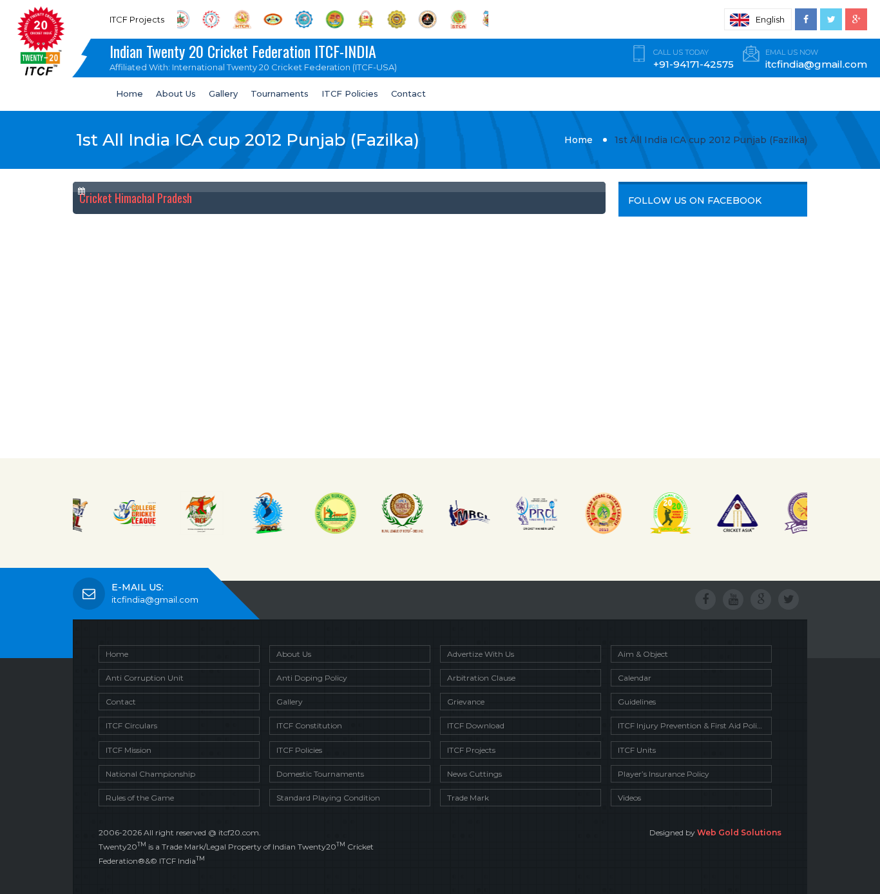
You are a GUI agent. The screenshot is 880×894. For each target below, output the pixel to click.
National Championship (150, 774)
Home (129, 93)
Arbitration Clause (481, 678)
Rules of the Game (140, 797)
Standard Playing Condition (328, 797)
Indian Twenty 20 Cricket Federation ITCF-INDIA (253, 55)
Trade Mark (468, 797)
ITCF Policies (349, 93)
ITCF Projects (471, 750)
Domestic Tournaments (320, 774)
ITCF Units (637, 750)
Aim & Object (643, 654)
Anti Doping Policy (311, 678)
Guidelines (637, 701)
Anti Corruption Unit (145, 678)
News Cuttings (474, 774)
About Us (176, 93)
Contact (408, 93)
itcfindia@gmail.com (154, 599)
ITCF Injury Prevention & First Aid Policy (691, 725)
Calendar (634, 678)
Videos (629, 797)
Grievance (465, 701)
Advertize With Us (480, 654)
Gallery (223, 93)
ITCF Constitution (309, 725)
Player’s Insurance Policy (663, 774)
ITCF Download (475, 725)
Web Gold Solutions (739, 832)
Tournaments (280, 93)
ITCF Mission (128, 750)
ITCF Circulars (131, 725)
